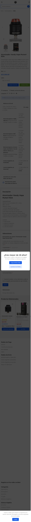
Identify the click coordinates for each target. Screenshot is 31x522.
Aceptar (15, 519)
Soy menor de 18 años (16, 266)
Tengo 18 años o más (15, 262)
